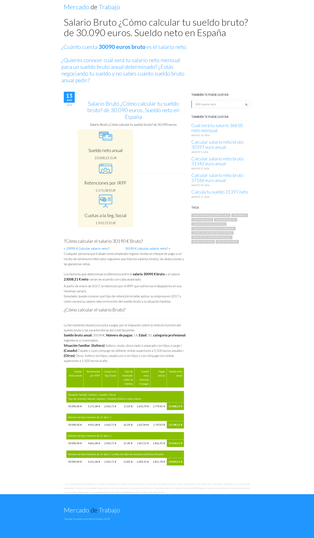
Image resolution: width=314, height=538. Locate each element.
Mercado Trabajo (92, 7)
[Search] (246, 104)
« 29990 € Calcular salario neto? (86, 248)
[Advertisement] (222, 67)
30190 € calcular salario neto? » (147, 248)
